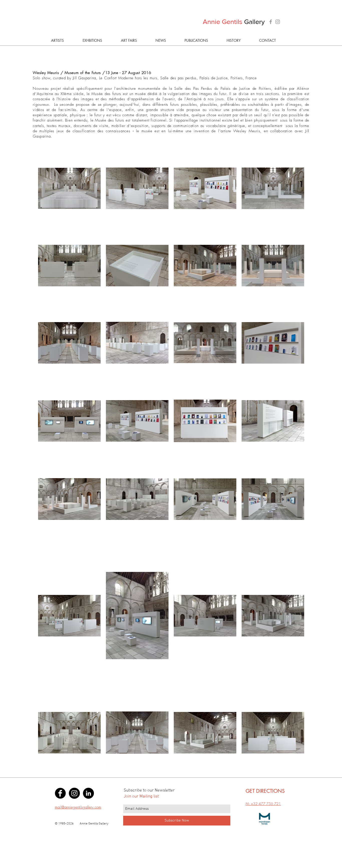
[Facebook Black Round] (60, 793)
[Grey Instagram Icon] (278, 22)
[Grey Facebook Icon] (271, 22)
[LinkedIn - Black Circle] (88, 793)
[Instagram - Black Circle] (74, 793)
